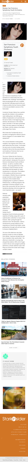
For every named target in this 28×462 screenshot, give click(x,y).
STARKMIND (22, 448)
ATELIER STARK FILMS (19, 432)
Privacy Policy (15, 460)
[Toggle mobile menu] (25, 1)
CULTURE (23, 424)
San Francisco (9, 253)
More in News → (14, 347)
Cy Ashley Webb (8, 18)
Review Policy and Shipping (8, 460)
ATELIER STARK (22, 451)
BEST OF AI (23, 427)
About (24, 460)
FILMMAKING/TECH (20, 429)
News (4, 5)
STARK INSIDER (22, 445)
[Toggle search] (21, 1)
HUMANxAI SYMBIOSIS (19, 434)
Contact (20, 460)
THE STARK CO (22, 442)
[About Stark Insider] (14, 398)
